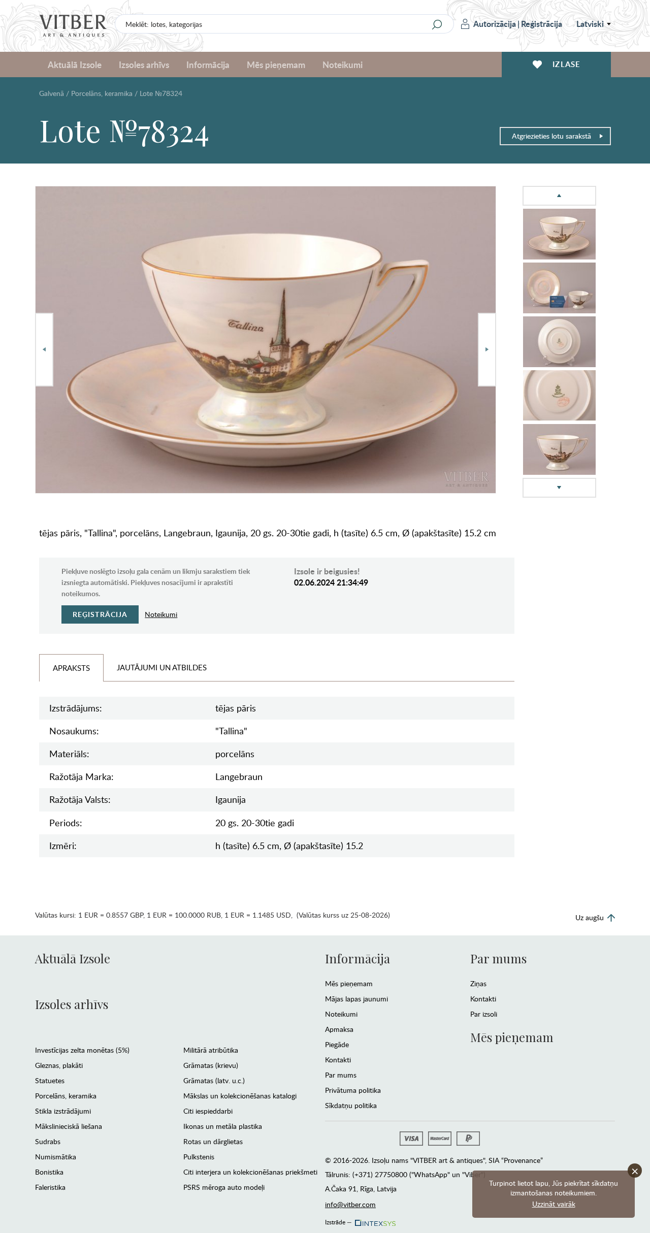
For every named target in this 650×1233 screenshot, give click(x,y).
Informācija (357, 958)
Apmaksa (339, 1029)
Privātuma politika (353, 1090)
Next (487, 349)
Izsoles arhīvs (71, 1004)
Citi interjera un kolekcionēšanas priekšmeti (250, 1172)
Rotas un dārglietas (213, 1141)
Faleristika (50, 1187)
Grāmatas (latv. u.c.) (214, 1080)
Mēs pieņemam (349, 983)
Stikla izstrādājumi (63, 1111)
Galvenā (51, 93)
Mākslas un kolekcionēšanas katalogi (240, 1095)
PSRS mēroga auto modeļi (224, 1187)
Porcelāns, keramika (102, 93)
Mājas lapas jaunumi (356, 998)
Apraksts (71, 668)
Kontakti (338, 1059)
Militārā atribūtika (210, 1050)
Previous (44, 349)
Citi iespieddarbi (208, 1111)
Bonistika (49, 1172)
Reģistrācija (541, 23)
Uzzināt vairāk (553, 1204)
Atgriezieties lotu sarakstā (551, 136)
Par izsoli (483, 1014)
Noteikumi (342, 64)
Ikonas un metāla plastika (222, 1126)
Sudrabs (47, 1141)
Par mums (340, 1075)
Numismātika (55, 1156)
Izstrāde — (338, 1220)
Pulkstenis (198, 1156)
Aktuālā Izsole (72, 958)
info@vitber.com (350, 1204)
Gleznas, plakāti (59, 1065)
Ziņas (478, 983)
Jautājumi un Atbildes (162, 667)
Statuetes (49, 1080)
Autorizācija (494, 23)
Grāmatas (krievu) (210, 1065)
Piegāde (337, 1044)
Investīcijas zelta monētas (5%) (82, 1050)
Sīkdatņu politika (351, 1105)
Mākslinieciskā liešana (68, 1126)
